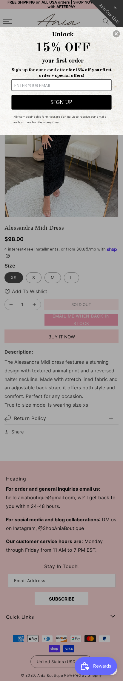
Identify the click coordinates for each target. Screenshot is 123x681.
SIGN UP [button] (61, 102)
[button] (116, 33)
